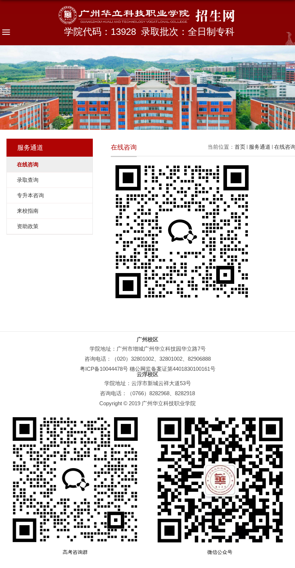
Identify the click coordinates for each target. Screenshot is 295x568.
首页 (240, 147)
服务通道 (260, 147)
